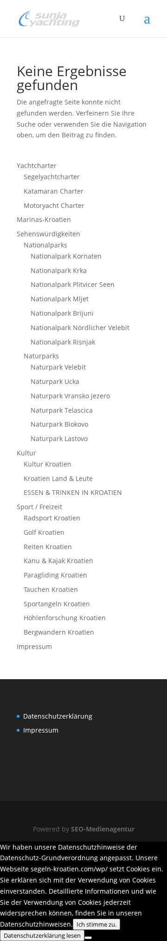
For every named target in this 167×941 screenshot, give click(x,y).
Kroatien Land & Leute (58, 478)
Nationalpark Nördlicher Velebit (80, 327)
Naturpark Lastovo (59, 438)
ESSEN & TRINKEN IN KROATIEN (73, 492)
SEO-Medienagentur (103, 828)
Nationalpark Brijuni (62, 313)
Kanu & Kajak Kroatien (58, 560)
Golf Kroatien (44, 532)
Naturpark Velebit (58, 367)
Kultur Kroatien (47, 464)
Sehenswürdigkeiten (48, 233)
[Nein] (88, 937)
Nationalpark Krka (59, 270)
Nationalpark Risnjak (63, 341)
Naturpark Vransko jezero (70, 395)
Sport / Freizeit (39, 506)
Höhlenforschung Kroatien (65, 617)
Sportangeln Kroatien (57, 603)
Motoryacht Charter (54, 205)
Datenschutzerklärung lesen (42, 935)
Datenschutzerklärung (57, 716)
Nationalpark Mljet (60, 298)
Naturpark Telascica (62, 410)
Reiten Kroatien (48, 546)
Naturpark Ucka (55, 381)
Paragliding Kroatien (55, 575)
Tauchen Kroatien (51, 589)
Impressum (34, 646)
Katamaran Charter (54, 191)
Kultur (26, 452)
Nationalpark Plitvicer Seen (73, 284)
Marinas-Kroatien (44, 219)
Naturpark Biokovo (59, 424)
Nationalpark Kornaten (66, 256)
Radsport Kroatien (52, 517)
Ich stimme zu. (96, 924)
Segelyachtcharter (52, 176)
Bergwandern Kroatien (59, 632)
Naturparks (41, 355)
